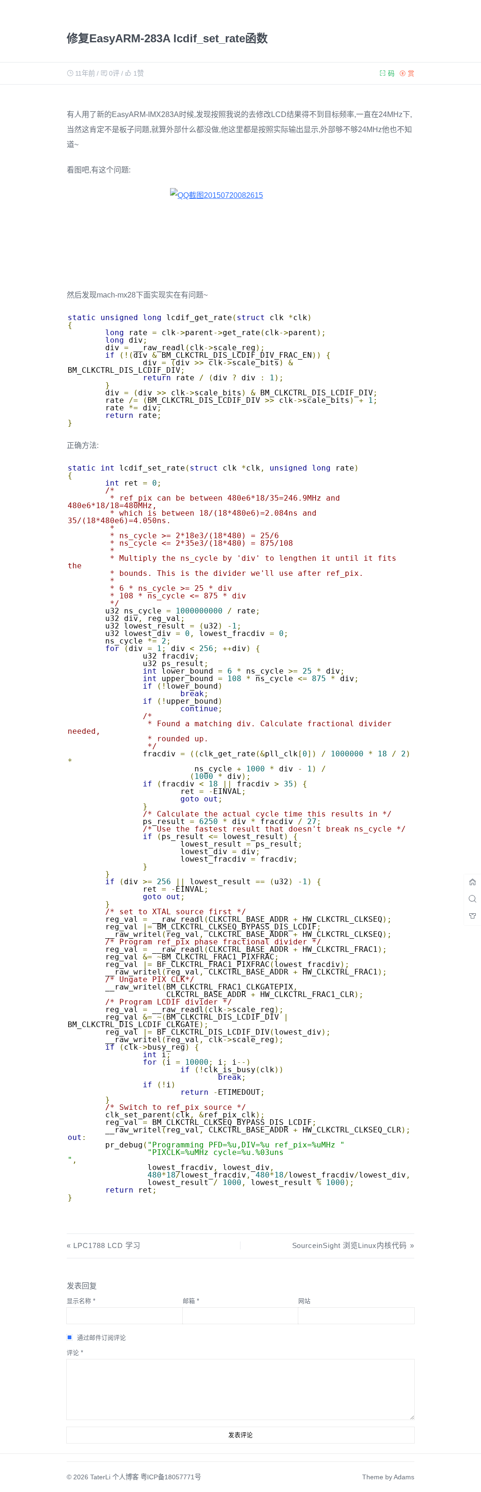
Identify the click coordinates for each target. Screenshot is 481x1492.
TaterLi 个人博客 (114, 1477)
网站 (304, 1300)
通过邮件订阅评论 (101, 1337)
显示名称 (81, 1300)
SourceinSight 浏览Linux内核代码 (349, 1245)
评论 (75, 1352)
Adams (404, 1477)
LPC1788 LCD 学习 (106, 1245)
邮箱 (191, 1300)
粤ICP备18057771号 (170, 1477)
